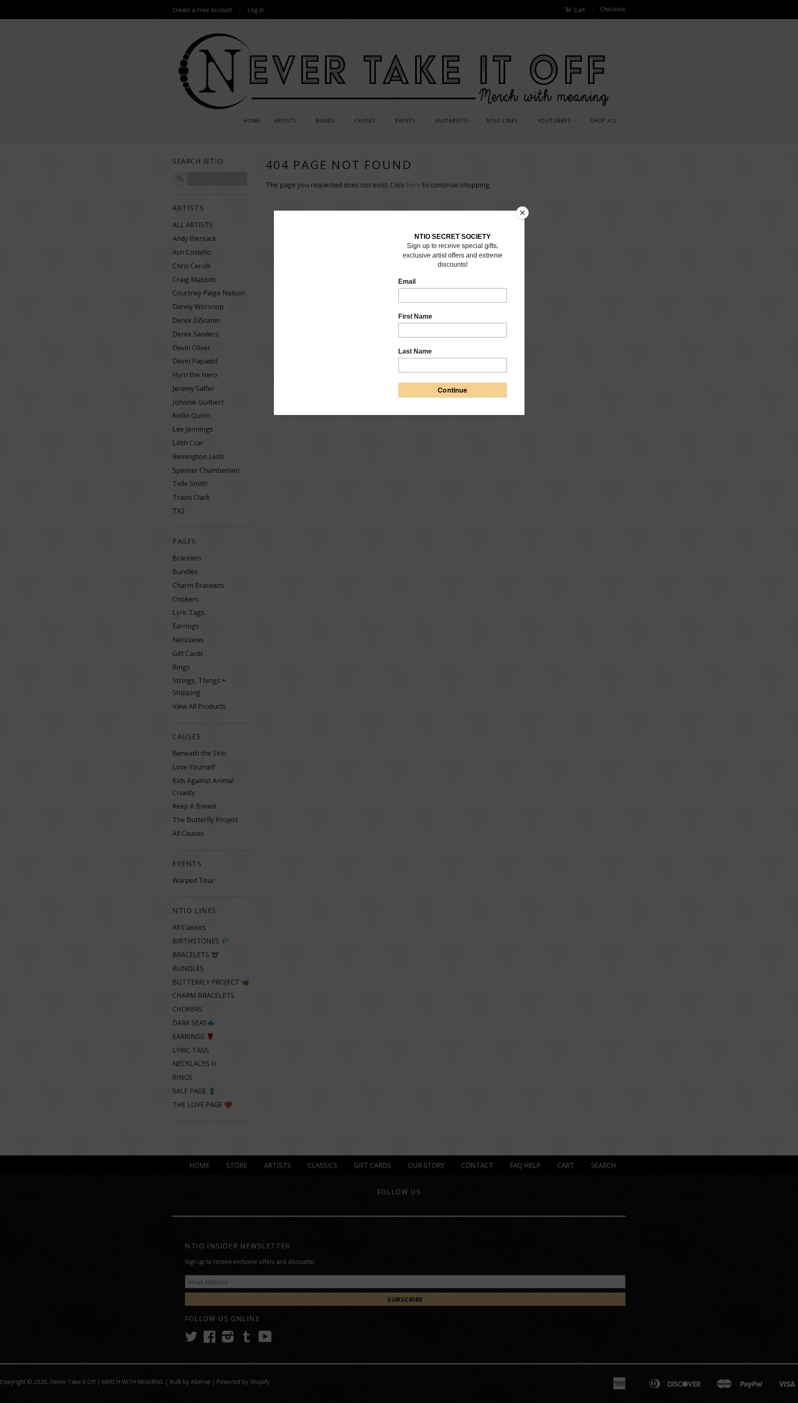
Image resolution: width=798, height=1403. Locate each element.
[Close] (522, 212)
